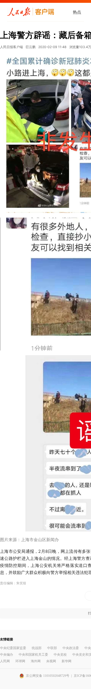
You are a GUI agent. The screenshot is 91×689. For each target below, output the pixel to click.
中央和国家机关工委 (33, 654)
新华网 (66, 661)
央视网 (51, 661)
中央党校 (60, 654)
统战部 (37, 648)
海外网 (36, 661)
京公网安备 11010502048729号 (47, 675)
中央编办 (6, 654)
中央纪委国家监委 (13, 648)
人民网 (5, 661)
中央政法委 (71, 648)
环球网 (20, 661)
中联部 (52, 648)
